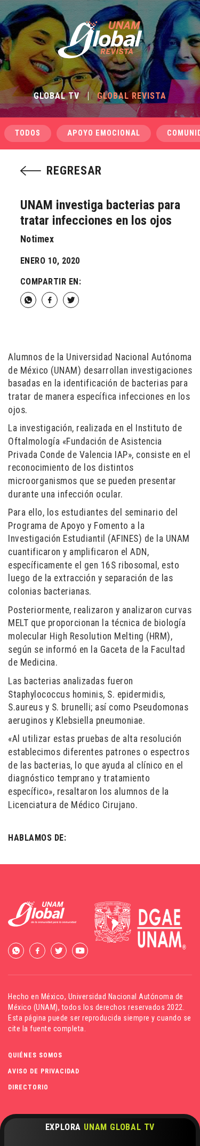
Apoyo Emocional (103, 133)
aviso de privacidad (43, 1071)
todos (28, 133)
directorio (28, 1087)
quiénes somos (35, 1055)
